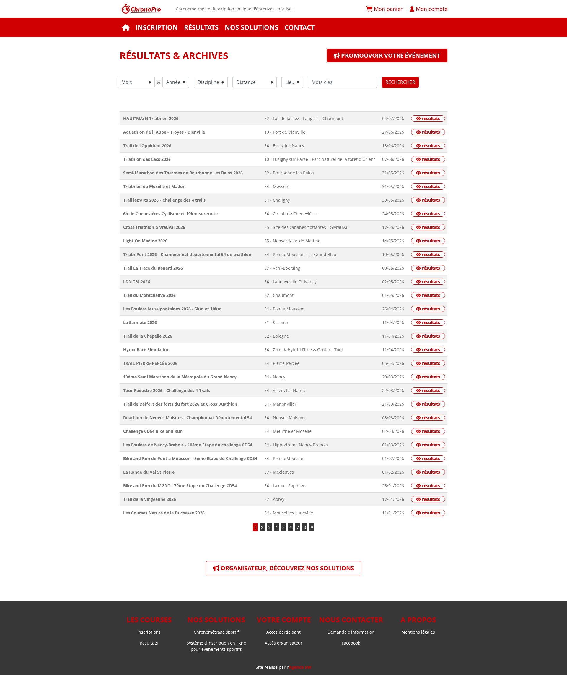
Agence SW (300, 667)
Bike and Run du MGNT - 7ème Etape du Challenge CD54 (180, 485)
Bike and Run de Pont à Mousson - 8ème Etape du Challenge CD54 (190, 458)
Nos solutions (251, 27)
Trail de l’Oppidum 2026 (147, 145)
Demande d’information (351, 632)
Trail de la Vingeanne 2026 (149, 499)
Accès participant (283, 632)
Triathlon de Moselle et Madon (154, 186)
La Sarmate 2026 (140, 322)
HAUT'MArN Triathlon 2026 (150, 118)
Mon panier (387, 8)
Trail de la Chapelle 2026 (147, 336)
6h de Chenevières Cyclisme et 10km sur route (170, 213)
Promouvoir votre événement (390, 55)
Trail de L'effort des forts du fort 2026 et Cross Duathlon (180, 404)
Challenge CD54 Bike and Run (153, 431)
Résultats (201, 27)
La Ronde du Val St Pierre (149, 472)
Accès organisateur (283, 643)
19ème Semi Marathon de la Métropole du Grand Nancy (180, 377)
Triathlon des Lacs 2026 (147, 159)
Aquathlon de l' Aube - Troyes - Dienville (164, 132)
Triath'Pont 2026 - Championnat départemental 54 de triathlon (187, 254)
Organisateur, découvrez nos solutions (286, 568)
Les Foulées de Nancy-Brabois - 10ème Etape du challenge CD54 (187, 445)
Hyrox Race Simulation (146, 349)
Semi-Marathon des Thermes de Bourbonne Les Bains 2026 (183, 173)
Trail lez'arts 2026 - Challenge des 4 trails (164, 200)
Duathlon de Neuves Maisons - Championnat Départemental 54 (187, 417)
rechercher (400, 82)
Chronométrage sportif (216, 632)
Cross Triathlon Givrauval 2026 (154, 227)
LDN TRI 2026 (136, 281)
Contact (299, 27)
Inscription (157, 27)
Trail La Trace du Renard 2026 (153, 268)
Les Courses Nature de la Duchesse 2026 (164, 513)
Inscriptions (149, 632)
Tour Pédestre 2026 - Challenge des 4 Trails (166, 390)
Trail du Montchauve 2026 (149, 295)
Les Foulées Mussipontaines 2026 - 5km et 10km (172, 309)
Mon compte (430, 8)
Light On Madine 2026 (145, 241)
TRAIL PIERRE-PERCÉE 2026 (150, 363)
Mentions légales (418, 632)
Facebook (351, 643)
